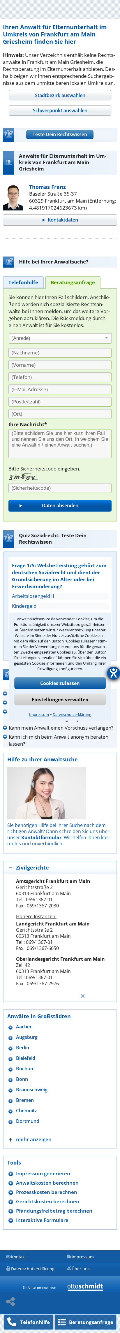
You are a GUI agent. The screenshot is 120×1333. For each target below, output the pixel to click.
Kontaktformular (41, 837)
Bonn (22, 1079)
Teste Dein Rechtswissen (60, 134)
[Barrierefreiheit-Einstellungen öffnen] (113, 673)
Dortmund (27, 1121)
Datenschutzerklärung (72, 714)
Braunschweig (31, 1090)
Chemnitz (26, 1111)
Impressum (39, 714)
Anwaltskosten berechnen (47, 1182)
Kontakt (18, 1257)
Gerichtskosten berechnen (47, 1201)
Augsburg (27, 1037)
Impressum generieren (43, 1173)
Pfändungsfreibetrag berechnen (54, 1210)
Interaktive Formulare (42, 1220)
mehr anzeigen (34, 1139)
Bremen (25, 1100)
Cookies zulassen (60, 683)
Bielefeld (25, 1058)
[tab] (60, 95)
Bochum (25, 1069)
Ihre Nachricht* (27, 424)
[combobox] (60, 338)
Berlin (22, 1048)
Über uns (81, 1268)
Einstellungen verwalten (60, 699)
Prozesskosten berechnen (46, 1192)
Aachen (24, 1027)
